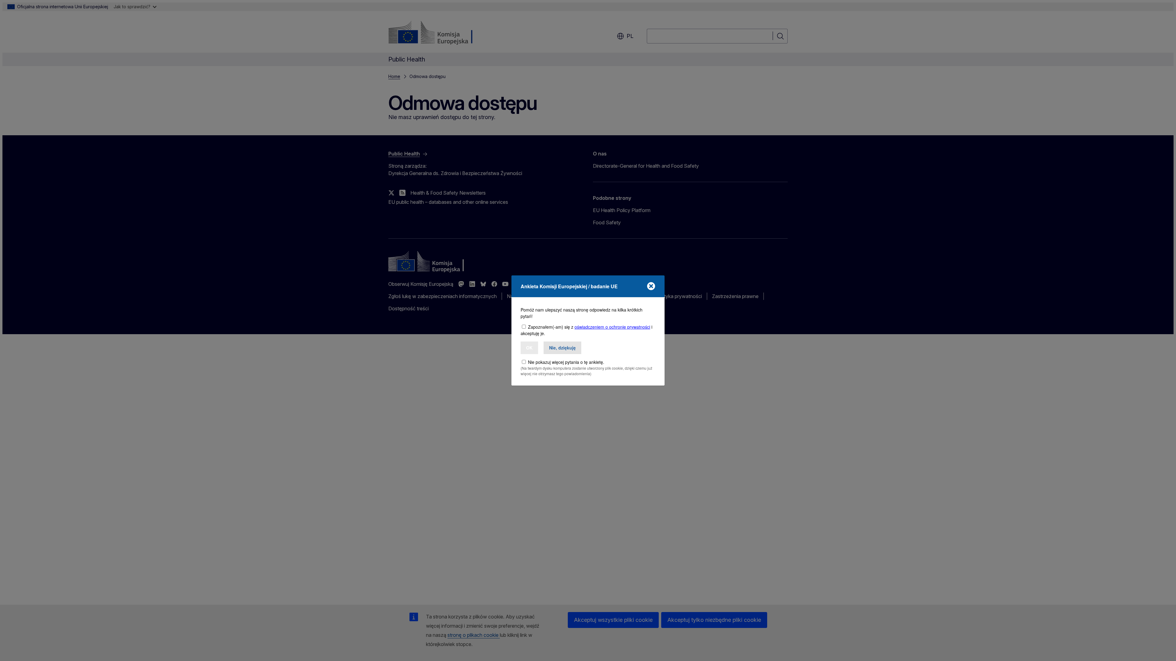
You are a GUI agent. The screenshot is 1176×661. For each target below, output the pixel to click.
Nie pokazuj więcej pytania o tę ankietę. (566, 362)
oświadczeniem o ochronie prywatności (612, 327)
